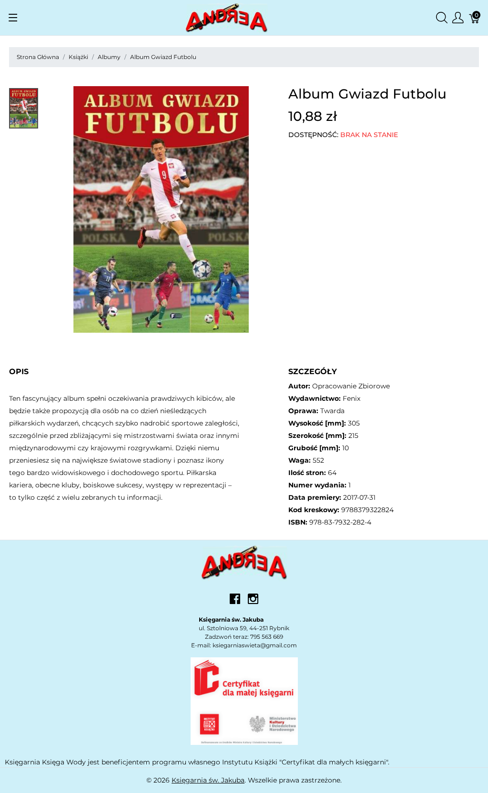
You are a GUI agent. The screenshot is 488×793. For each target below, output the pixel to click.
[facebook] (235, 602)
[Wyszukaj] (441, 18)
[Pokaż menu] (13, 17)
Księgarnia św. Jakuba (208, 780)
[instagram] (253, 602)
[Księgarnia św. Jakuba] (244, 561)
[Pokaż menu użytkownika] (458, 18)
